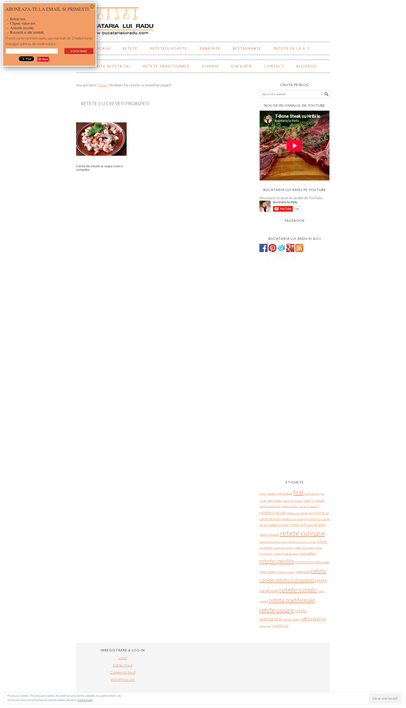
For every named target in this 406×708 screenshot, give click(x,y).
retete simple (298, 590)
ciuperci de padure (280, 493)
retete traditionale (292, 599)
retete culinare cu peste (302, 542)
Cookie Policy (85, 700)
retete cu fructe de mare (308, 525)
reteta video (274, 500)
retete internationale (312, 562)
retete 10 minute (292, 500)
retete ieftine (307, 553)
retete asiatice (289, 506)
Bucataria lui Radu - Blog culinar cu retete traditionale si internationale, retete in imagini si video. (203, 19)
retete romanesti (294, 580)
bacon (262, 493)
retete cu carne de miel (299, 513)
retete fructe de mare (285, 553)
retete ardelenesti (270, 506)
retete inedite (276, 560)
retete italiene (268, 572)
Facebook (295, 220)
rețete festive (313, 619)
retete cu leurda (269, 535)
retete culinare (302, 533)
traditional (280, 625)
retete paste (303, 572)
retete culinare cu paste (273, 542)
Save (45, 59)
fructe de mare (312, 493)
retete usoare (276, 610)
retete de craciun (283, 547)
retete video (291, 619)
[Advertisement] (294, 398)
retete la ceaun (286, 572)
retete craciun (272, 512)
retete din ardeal (304, 547)
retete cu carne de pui (295, 519)
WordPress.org (123, 679)
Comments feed (122, 672)
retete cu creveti (279, 525)
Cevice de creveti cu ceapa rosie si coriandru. (99, 168)
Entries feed (122, 665)
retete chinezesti (309, 506)
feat (298, 492)
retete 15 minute (313, 500)
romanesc (265, 626)
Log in (122, 658)
